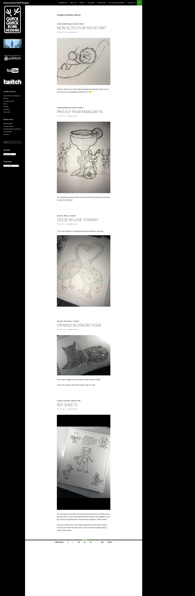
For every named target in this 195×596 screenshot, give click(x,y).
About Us (73, 2)
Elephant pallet (7, 123)
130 (102, 542)
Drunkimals (66, 108)
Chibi (59, 24)
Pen (65, 321)
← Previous (58, 542)
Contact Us (131, 2)
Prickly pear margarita (80, 111)
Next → (111, 542)
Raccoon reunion (8, 126)
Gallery (82, 2)
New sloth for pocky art (81, 28)
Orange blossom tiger (79, 325)
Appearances (63, 2)
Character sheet (63, 401)
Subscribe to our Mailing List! (12, 96)
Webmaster (73, 32)
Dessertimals (66, 24)
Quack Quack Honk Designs (16, 2)
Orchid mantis (7, 132)
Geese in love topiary (77, 219)
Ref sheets (67, 404)
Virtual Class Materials (117, 2)
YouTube (6, 106)
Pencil (81, 24)
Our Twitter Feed (8, 101)
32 (90, 542)
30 (79, 542)
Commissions (101, 2)
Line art (75, 24)
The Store (91, 2)
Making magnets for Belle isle (12, 129)
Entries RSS (6, 112)
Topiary (72, 216)
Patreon (5, 98)
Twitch (5, 104)
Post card (6, 134)
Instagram (6, 109)
